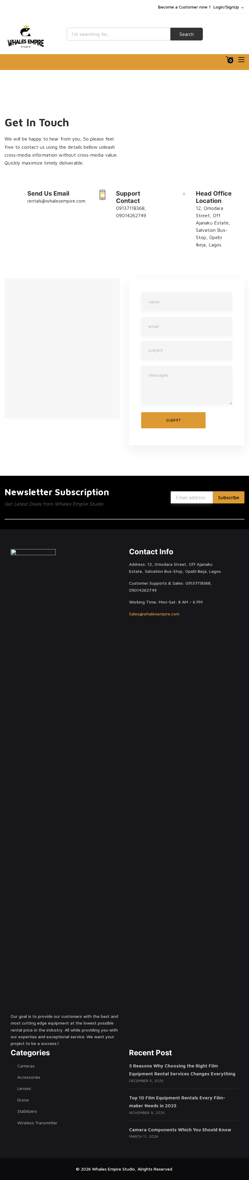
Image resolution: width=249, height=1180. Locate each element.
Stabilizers (27, 1111)
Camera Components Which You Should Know (180, 1129)
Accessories (28, 1077)
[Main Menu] (241, 59)
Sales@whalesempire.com (154, 613)
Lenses (24, 1088)
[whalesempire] (27, 36)
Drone (23, 1099)
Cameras (26, 1065)
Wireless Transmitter (37, 1122)
